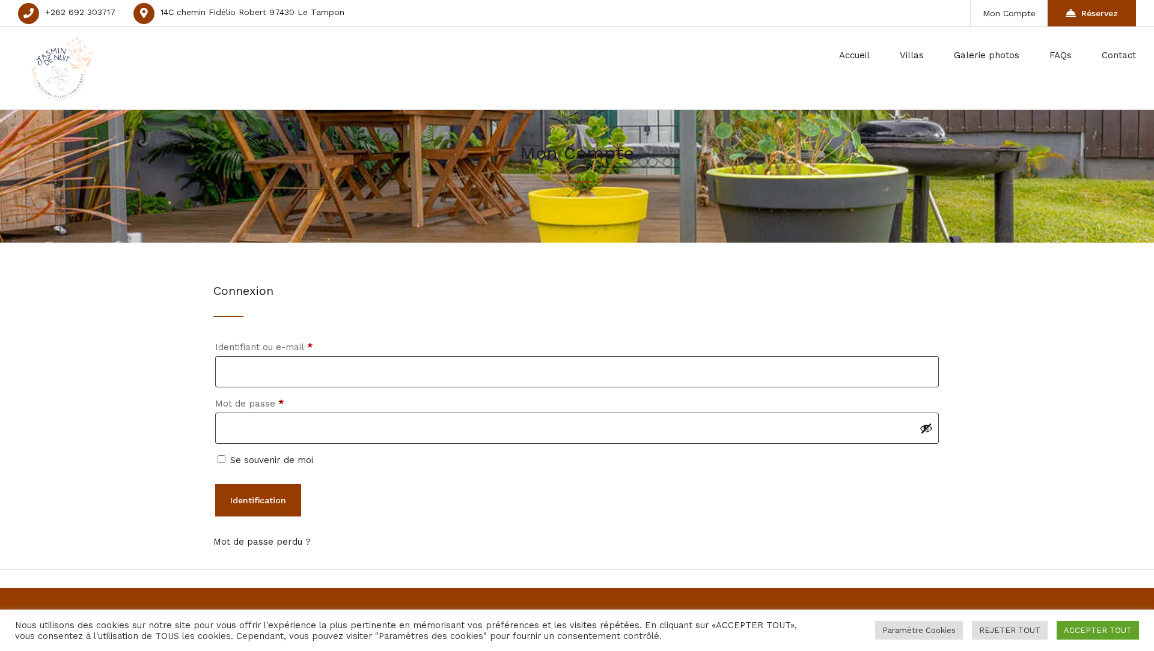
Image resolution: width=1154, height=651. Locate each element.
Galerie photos (986, 55)
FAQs (1060, 55)
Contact (1119, 55)
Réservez (1099, 13)
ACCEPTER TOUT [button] (1098, 630)
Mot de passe (273, 403)
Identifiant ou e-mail (288, 347)
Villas (912, 55)
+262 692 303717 (80, 12)
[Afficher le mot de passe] (926, 428)
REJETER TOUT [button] (1009, 630)
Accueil (854, 55)
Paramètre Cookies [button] (919, 630)
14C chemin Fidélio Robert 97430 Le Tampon (252, 12)
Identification (258, 500)
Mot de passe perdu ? (262, 541)
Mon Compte (1009, 13)
